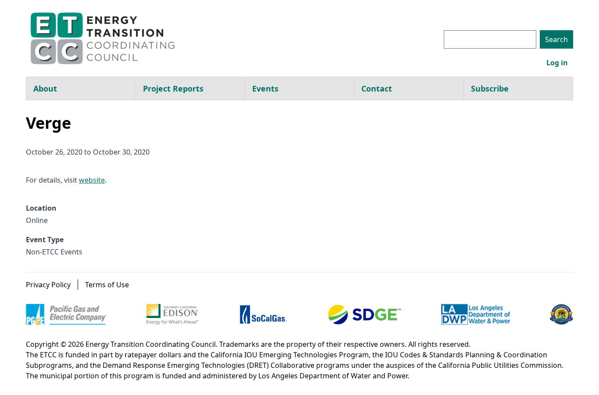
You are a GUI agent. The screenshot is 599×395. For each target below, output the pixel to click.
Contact (376, 88)
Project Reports (173, 88)
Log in (557, 62)
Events (265, 88)
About (45, 88)
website (92, 180)
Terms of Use (107, 284)
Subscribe (490, 88)
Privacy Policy (48, 284)
